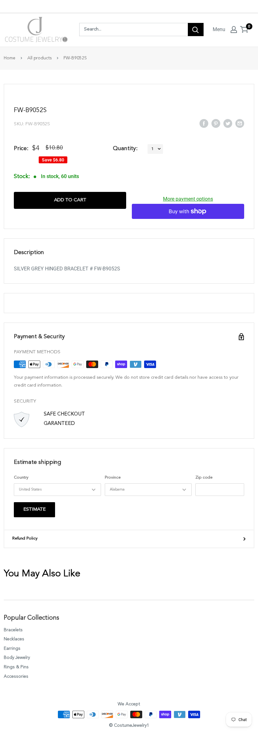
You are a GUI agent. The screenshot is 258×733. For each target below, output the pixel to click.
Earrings (12, 648)
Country (21, 477)
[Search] (196, 29)
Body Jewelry (17, 657)
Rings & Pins (16, 667)
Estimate (34, 509)
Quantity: (125, 148)
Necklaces (14, 639)
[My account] (234, 29)
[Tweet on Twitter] (227, 123)
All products (39, 58)
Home (9, 58)
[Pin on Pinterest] (215, 123)
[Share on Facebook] (203, 123)
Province (113, 477)
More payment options (188, 199)
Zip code (204, 477)
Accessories (16, 676)
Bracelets (13, 630)
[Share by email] (239, 123)
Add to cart (70, 200)
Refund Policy (24, 538)
